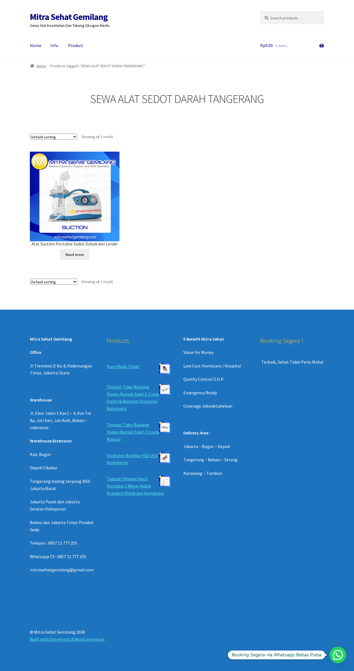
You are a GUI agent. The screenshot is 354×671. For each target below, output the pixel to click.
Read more (75, 254)
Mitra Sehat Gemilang (69, 16)
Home (35, 45)
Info (54, 45)
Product (75, 45)
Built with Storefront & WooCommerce (67, 639)
